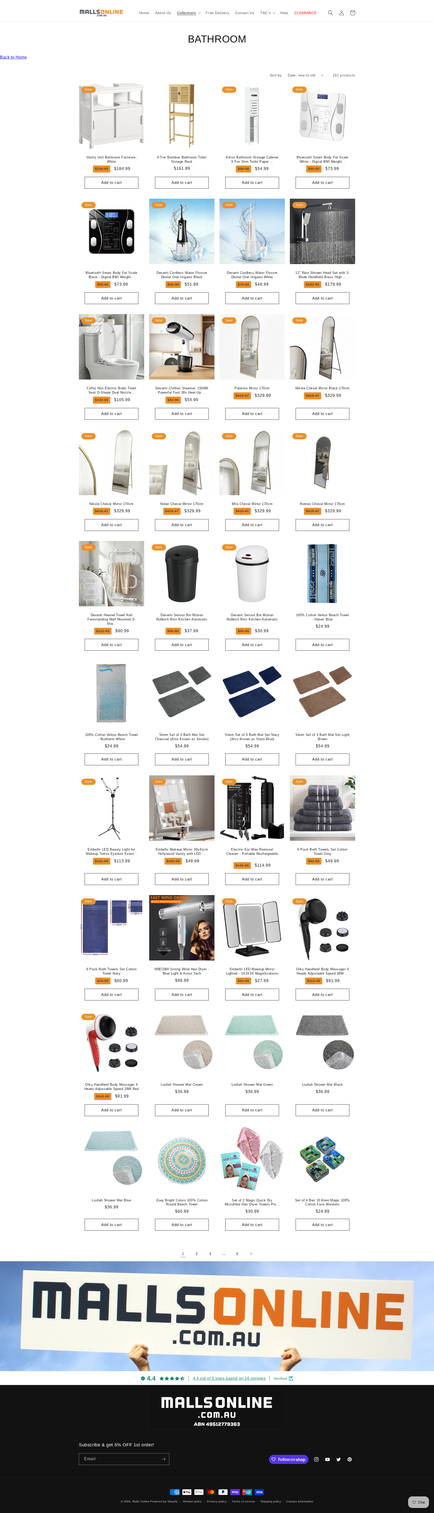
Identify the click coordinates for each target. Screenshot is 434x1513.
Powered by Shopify (164, 1501)
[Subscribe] (163, 1459)
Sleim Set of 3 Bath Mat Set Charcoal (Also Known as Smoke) (182, 737)
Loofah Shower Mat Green (252, 1084)
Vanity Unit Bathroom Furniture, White (111, 159)
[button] (188, 13)
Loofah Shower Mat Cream (182, 1084)
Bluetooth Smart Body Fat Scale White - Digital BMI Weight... (322, 159)
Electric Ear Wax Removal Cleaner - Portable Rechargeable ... (252, 854)
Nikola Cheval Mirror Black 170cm (322, 388)
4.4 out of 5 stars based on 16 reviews (229, 1378)
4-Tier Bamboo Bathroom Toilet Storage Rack (181, 159)
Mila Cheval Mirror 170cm (252, 504)
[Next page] (250, 1253)
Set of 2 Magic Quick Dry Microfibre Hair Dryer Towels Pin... (252, 1202)
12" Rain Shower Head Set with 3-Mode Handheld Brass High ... (322, 275)
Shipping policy (270, 1501)
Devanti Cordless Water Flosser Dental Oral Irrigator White (252, 275)
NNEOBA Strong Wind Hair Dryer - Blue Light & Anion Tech (181, 971)
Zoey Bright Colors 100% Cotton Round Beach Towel (182, 1202)
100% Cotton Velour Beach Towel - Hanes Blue (322, 617)
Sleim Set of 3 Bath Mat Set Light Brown (322, 737)
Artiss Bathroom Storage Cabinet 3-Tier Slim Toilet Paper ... (252, 159)
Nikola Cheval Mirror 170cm (111, 504)
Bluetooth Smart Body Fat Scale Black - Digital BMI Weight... (111, 275)
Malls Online (140, 1501)
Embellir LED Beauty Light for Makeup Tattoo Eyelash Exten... (111, 852)
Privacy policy (217, 1501)
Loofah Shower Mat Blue (111, 1200)
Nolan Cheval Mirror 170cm (181, 504)
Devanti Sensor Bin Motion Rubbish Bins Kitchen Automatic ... (182, 619)
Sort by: (276, 75)
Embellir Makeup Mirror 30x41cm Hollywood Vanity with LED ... (182, 852)
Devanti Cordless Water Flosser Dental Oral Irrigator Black (181, 275)
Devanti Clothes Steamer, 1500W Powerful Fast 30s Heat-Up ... (181, 390)
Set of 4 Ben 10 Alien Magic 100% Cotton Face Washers (322, 1202)
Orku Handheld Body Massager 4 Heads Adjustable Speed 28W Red (111, 1087)
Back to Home (13, 57)
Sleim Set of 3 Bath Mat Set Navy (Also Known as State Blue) (252, 737)
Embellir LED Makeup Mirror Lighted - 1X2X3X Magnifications (252, 971)
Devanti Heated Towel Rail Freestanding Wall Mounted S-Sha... (111, 619)
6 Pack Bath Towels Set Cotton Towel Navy (111, 971)
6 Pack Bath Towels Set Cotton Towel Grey (322, 852)
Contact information (299, 1501)
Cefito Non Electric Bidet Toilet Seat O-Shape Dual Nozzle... (111, 390)
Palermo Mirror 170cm (252, 388)
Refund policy (192, 1501)
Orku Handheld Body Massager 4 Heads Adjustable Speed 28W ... (322, 971)
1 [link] (183, 1253)
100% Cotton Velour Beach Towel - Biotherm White (111, 737)
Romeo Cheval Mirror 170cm (322, 504)
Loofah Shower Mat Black (322, 1084)
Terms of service (243, 1501)
